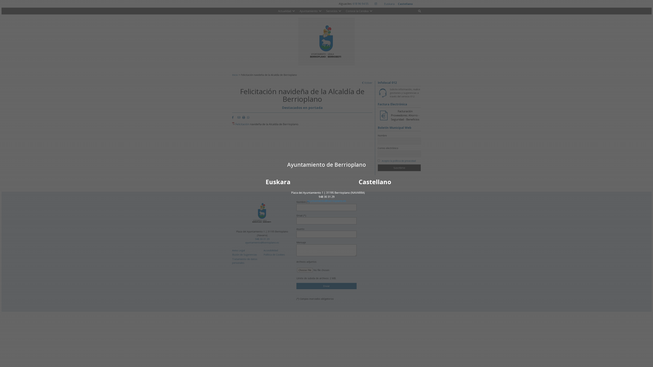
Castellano (375, 182)
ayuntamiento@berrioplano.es (326, 201)
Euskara (278, 182)
